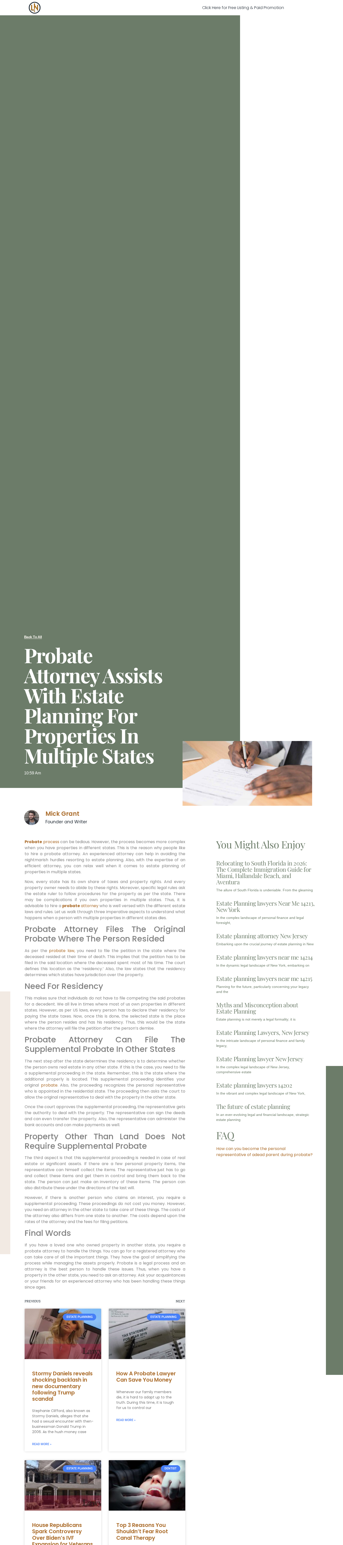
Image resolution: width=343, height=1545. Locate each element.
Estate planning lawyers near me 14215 (264, 978)
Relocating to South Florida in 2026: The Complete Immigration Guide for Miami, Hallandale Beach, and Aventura (263, 872)
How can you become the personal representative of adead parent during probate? (264, 1152)
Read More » (41, 1444)
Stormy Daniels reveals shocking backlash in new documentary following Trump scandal (62, 1386)
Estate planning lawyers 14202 (254, 1085)
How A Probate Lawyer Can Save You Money (146, 1376)
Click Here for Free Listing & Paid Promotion (243, 8)
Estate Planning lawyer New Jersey (259, 1059)
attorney (80, 906)
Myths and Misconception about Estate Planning (257, 1008)
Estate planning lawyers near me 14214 (264, 957)
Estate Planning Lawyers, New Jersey (262, 1032)
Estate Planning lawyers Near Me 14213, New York (265, 906)
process (42, 842)
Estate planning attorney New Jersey (262, 936)
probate (49, 1085)
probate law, (62, 951)
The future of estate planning (253, 1106)
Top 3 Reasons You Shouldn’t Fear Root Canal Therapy (142, 1531)
